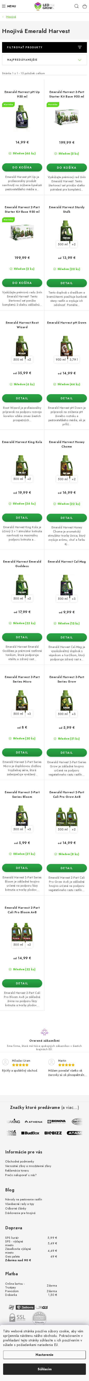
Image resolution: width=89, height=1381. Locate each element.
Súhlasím (45, 1369)
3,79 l (74, 359)
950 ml (61, 359)
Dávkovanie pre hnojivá (20, 1213)
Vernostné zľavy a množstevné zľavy (28, 1166)
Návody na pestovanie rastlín (23, 1199)
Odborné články (15, 1208)
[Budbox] (33, 1133)
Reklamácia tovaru (17, 1170)
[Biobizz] (55, 1133)
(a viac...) (70, 1107)
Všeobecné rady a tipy (19, 1203)
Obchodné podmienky (19, 1161)
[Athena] (33, 1122)
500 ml (63, 244)
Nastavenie (44, 1354)
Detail (67, 283)
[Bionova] (56, 1122)
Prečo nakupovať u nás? (21, 1175)
